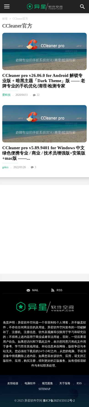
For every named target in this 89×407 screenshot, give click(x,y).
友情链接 (12, 383)
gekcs (5, 167)
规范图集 (47, 383)
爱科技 (6, 94)
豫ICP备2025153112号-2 (59, 400)
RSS (79, 383)
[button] (82, 6)
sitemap (44, 389)
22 (38, 94)
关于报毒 (64, 383)
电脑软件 (30, 383)
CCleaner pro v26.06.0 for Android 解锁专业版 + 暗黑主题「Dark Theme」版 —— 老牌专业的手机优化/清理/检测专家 (43, 80)
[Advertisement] (44, 229)
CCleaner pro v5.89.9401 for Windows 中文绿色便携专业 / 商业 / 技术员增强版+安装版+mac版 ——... (43, 153)
